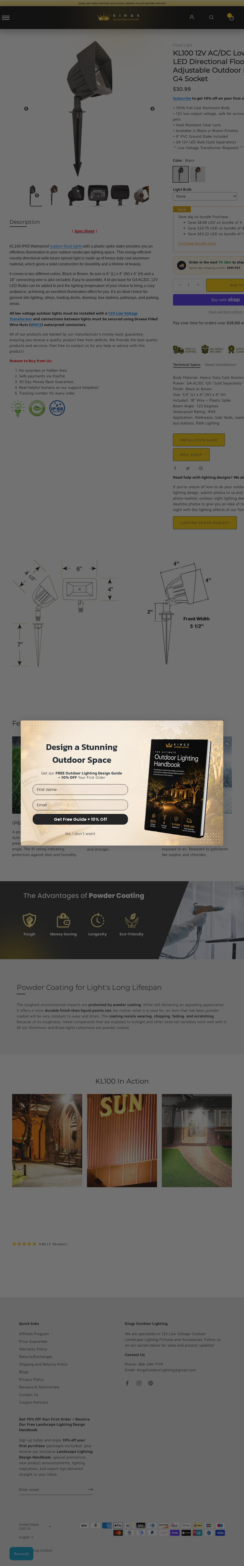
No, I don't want (80, 833)
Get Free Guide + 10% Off (80, 819)
